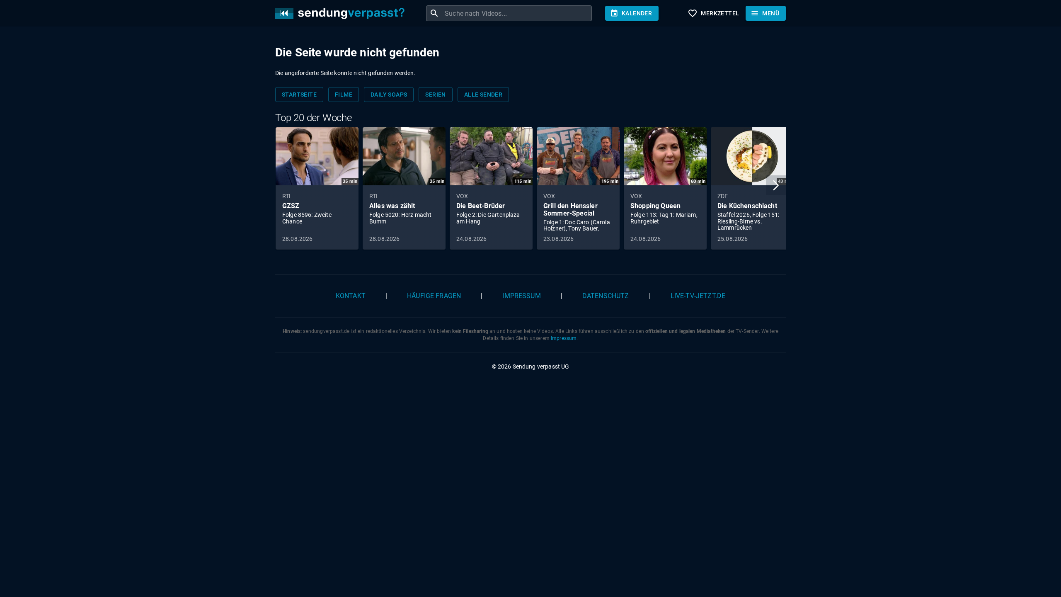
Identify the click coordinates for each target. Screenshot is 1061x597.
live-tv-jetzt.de (698, 296)
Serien (435, 94)
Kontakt (351, 296)
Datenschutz (605, 296)
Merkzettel (713, 13)
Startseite (299, 94)
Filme (343, 94)
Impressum (521, 296)
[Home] (342, 13)
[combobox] (517, 13)
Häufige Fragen (434, 296)
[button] (776, 185)
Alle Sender (483, 94)
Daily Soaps (389, 94)
